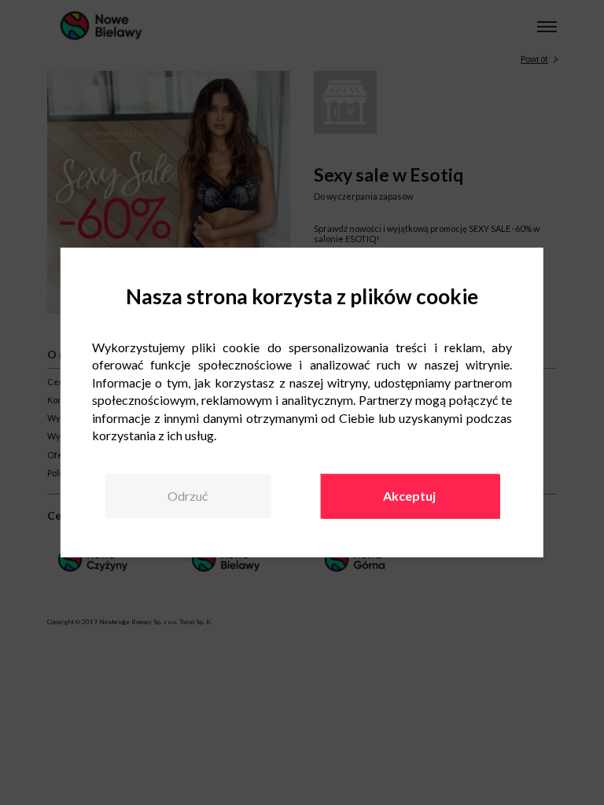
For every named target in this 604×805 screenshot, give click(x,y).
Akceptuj (409, 495)
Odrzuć (188, 495)
